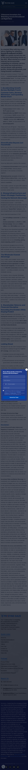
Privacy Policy (13, 393)
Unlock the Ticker (14, 397)
